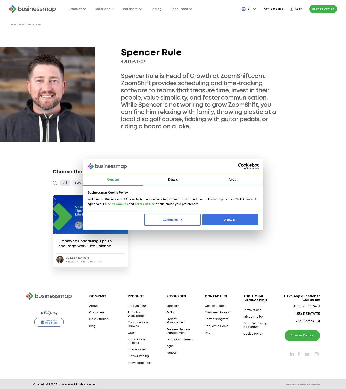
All (65, 183)
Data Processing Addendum (255, 325)
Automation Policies (136, 341)
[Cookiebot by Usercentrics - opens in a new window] (241, 166)
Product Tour (137, 306)
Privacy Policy (253, 317)
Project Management (176, 321)
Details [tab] (173, 179)
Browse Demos (323, 9)
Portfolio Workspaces (136, 314)
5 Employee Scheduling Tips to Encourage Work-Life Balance (84, 244)
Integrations (136, 349)
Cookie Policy (253, 334)
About (93, 306)
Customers (96, 312)
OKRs (131, 333)
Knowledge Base (140, 363)
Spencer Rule (34, 24)
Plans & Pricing (138, 356)
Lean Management (180, 339)
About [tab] (233, 179)
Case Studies (98, 319)
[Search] (55, 183)
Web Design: (303, 384)
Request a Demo (216, 326)
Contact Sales (273, 9)
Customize (170, 219)
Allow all (230, 219)
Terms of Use (252, 310)
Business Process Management (178, 331)
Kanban (172, 353)
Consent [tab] (113, 179)
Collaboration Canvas (138, 324)
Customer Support (218, 312)
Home (13, 24)
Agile (170, 346)
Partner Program (216, 319)
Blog (21, 24)
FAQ (207, 333)
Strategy (172, 306)
